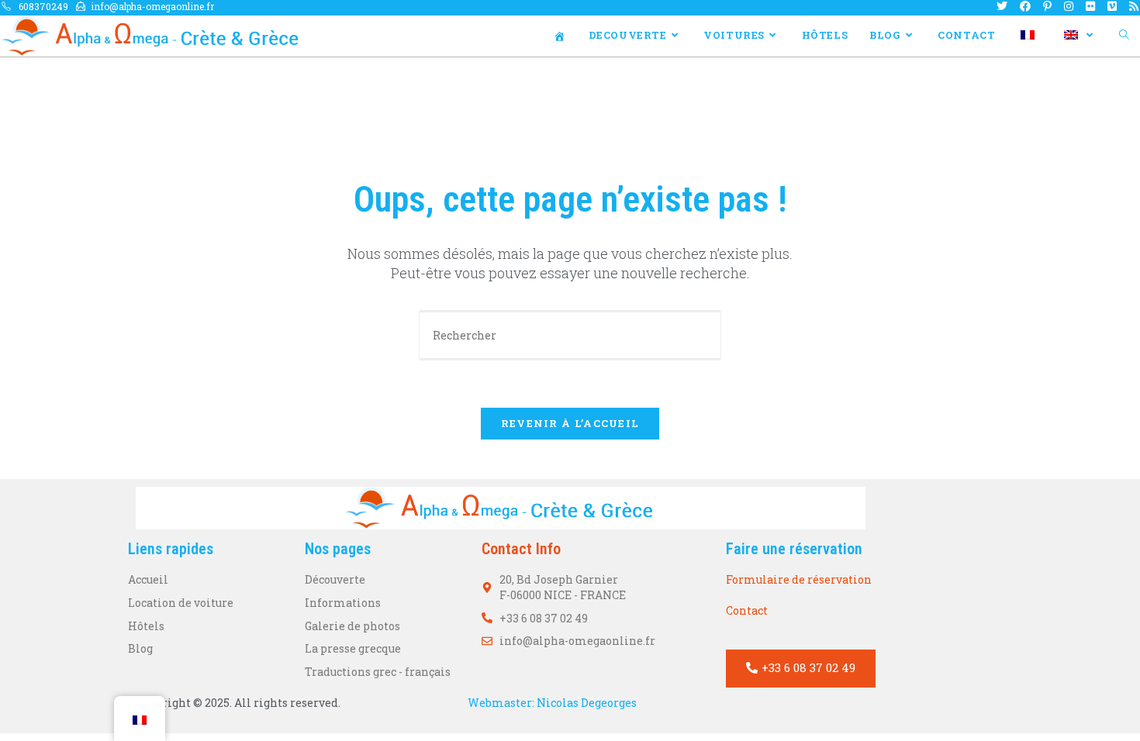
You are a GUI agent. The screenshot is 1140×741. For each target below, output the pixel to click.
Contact (747, 610)
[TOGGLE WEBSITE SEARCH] (1124, 35)
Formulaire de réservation (799, 579)
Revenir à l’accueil (570, 423)
